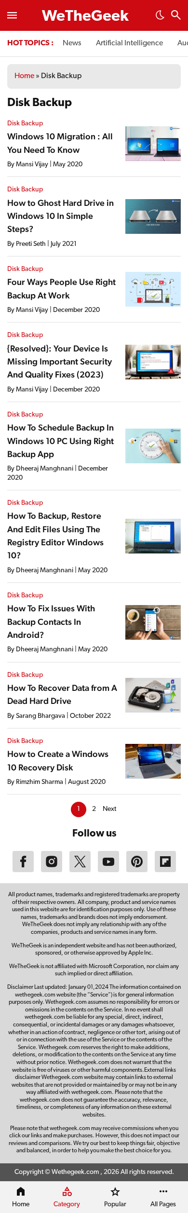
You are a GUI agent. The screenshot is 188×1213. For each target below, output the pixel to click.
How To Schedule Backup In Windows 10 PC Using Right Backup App (60, 440)
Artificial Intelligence (129, 43)
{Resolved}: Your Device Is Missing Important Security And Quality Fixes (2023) (59, 361)
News (72, 43)
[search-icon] (176, 16)
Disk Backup (25, 123)
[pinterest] (137, 870)
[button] (160, 17)
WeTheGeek (85, 17)
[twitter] (80, 870)
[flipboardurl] (165, 870)
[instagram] (51, 870)
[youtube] (108, 870)
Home (24, 76)
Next (109, 809)
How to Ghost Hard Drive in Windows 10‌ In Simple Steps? (60, 216)
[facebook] (23, 870)
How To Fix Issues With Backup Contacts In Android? (51, 621)
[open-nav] (12, 15)
